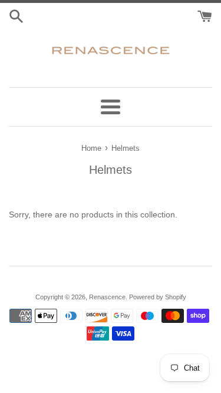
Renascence (107, 296)
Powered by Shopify (157, 296)
